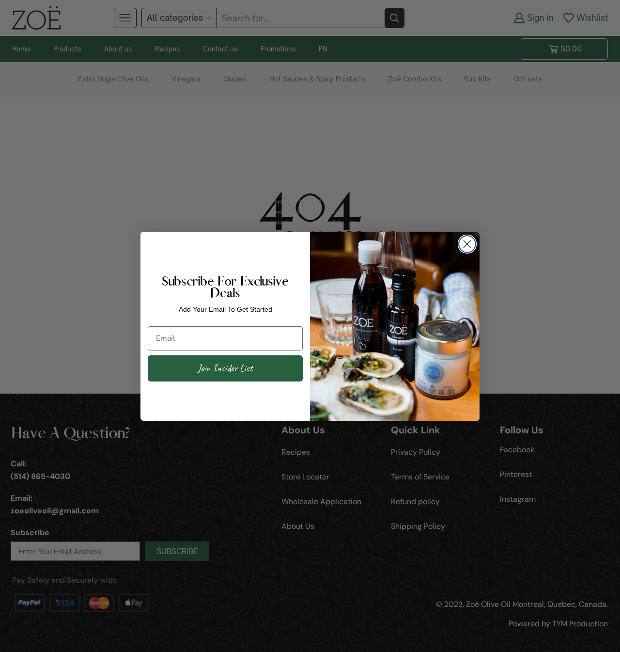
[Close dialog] (467, 244)
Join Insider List (225, 368)
